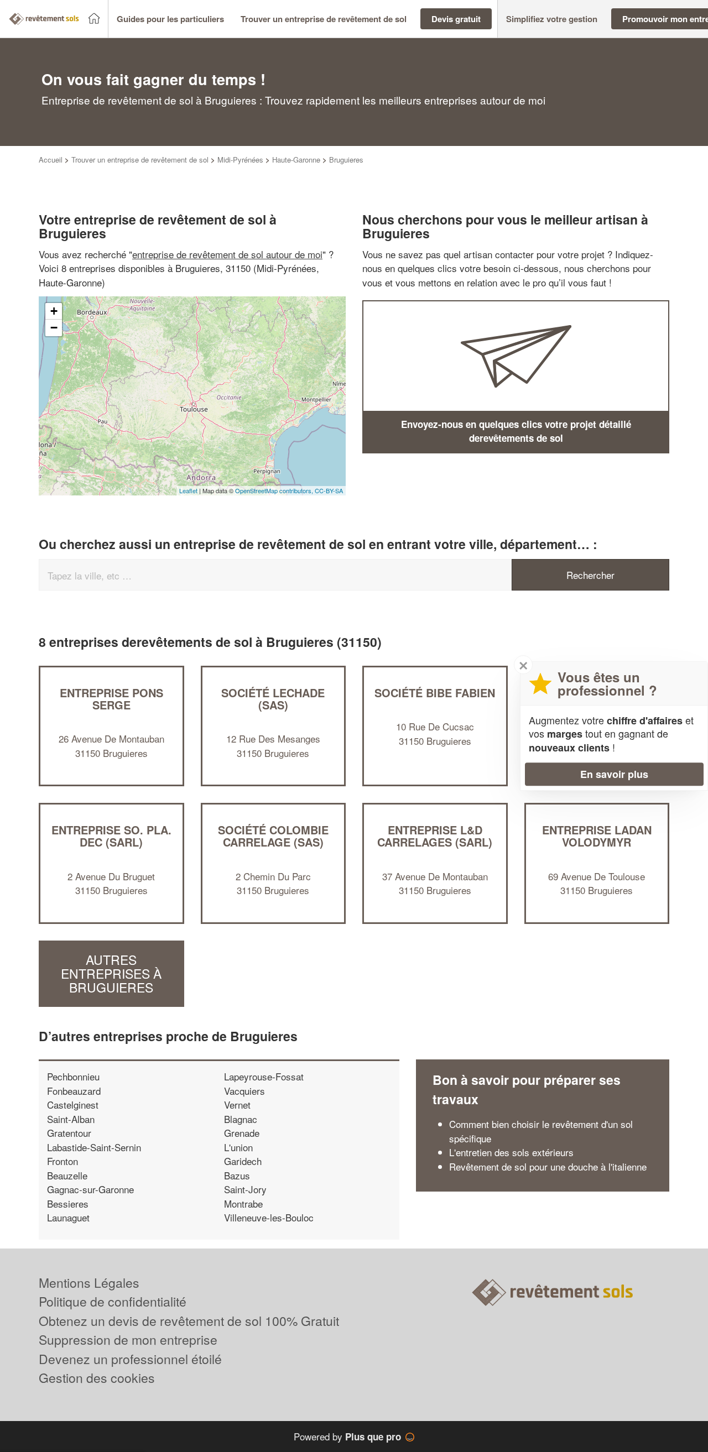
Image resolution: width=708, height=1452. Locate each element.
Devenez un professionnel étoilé (130, 1359)
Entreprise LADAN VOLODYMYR (597, 836)
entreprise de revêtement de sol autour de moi (227, 254)
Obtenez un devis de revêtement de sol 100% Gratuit (189, 1321)
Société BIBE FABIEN (434, 693)
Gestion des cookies (97, 1378)
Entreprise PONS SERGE (111, 699)
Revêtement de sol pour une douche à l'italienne (548, 1166)
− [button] (54, 328)
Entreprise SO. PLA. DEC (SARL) (111, 836)
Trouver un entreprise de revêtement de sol (140, 159)
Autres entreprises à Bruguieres (111, 973)
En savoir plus (614, 774)
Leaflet (188, 490)
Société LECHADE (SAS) (273, 699)
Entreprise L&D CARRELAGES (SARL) (434, 836)
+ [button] (54, 311)
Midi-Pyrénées (240, 159)
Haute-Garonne (296, 159)
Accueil (51, 159)
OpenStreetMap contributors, (275, 490)
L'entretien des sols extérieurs (511, 1152)
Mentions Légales (89, 1282)
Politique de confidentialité (112, 1301)
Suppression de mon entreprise (128, 1339)
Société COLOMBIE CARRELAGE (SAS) (273, 836)
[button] (170, 19)
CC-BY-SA (329, 490)
